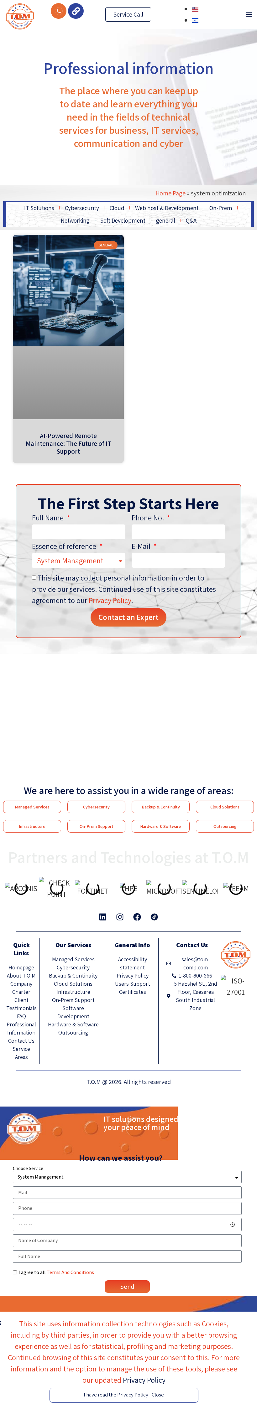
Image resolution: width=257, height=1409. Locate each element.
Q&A (191, 220)
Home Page (170, 193)
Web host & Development (167, 208)
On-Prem (220, 208)
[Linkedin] (103, 917)
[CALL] (58, 11)
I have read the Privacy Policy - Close (124, 1394)
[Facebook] (137, 917)
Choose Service (28, 1168)
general (165, 220)
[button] (249, 14)
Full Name (48, 518)
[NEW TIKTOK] (154, 917)
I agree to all (56, 1272)
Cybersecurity (82, 208)
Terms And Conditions (70, 1272)
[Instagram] (120, 917)
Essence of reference (65, 546)
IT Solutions (39, 208)
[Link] (76, 11)
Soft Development (122, 220)
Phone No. (148, 518)
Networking (75, 220)
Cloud (117, 208)
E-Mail (142, 546)
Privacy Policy (110, 600)
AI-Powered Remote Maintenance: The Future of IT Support (68, 443)
